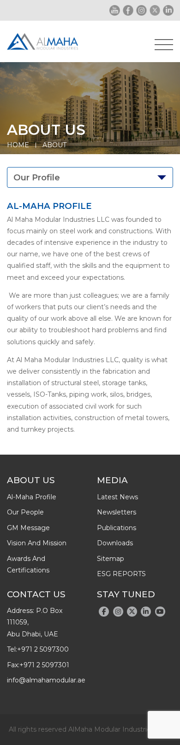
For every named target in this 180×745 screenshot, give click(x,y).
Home (18, 145)
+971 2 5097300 (43, 649)
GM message (28, 528)
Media (112, 480)
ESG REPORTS (121, 574)
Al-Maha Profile (31, 497)
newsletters (116, 512)
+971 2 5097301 (44, 665)
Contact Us (36, 594)
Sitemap (110, 558)
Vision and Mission (36, 543)
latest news (117, 497)
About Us (31, 480)
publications (116, 528)
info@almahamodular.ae (46, 680)
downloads (115, 543)
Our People (25, 512)
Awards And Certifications (28, 564)
